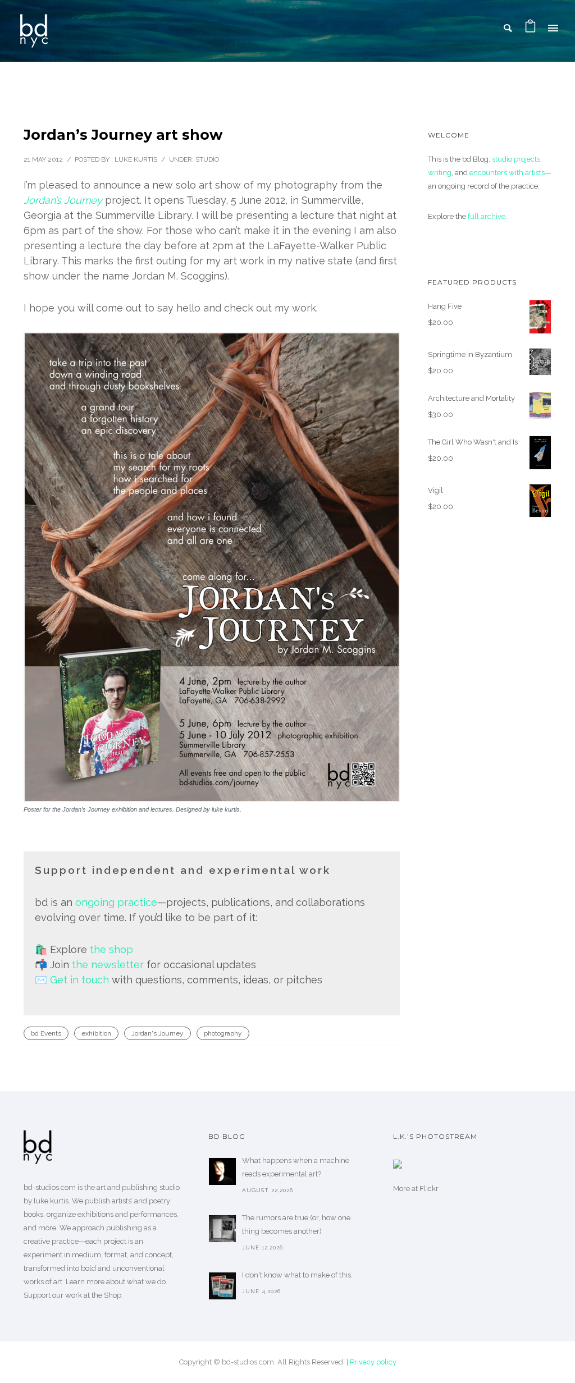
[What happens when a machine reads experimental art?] (222, 1171)
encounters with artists (507, 172)
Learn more (85, 1281)
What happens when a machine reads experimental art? (295, 1167)
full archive (486, 216)
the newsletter (108, 964)
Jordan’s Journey (63, 200)
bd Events (46, 1033)
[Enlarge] (374, 346)
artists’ (122, 1201)
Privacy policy (373, 1362)
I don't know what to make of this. (297, 1275)
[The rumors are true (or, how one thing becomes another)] (222, 1229)
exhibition (96, 1033)
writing (439, 172)
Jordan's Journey (157, 1033)
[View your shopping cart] (530, 28)
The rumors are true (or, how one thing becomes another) (296, 1224)
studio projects (516, 159)
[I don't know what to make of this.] (222, 1286)
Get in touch (79, 980)
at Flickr (425, 1188)
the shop (111, 949)
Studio (207, 159)
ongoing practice (116, 902)
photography (223, 1033)
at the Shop (102, 1295)
